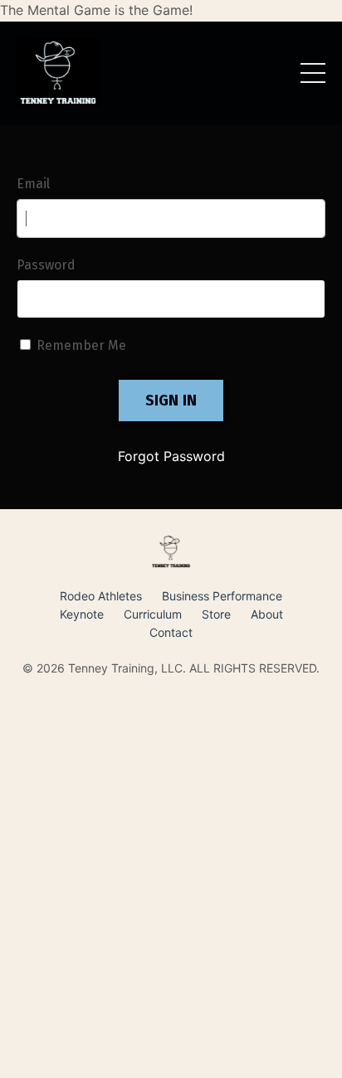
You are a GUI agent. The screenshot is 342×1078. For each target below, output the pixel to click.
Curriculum (153, 614)
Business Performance (222, 596)
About (267, 614)
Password (46, 265)
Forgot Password (171, 456)
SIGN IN (171, 400)
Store (216, 614)
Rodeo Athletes (101, 596)
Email (33, 184)
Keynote (82, 614)
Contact (171, 632)
